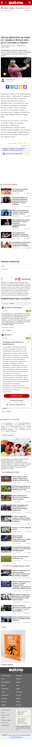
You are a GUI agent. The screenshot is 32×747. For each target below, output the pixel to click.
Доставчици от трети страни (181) (13, 367)
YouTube (11, 150)
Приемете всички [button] (17, 396)
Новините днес (6, 675)
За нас (3, 712)
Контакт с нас (5, 722)
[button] (16, 405)
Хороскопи (19, 692)
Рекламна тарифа (6, 720)
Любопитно (4, 695)
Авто (17, 685)
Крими (18, 688)
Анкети (18, 701)
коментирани (18, 566)
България (19, 675)
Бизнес (18, 682)
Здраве (18, 698)
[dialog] (16, 373)
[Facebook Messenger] (16, 87)
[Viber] (25, 87)
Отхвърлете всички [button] (16, 400)
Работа (3, 717)
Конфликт (4, 698)
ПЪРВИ (12, 303)
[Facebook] (7, 87)
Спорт (6, 8)
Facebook (22, 148)
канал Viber (18, 150)
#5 (12, 327)
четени (9, 566)
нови (27, 566)
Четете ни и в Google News (14, 153)
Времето (4, 701)
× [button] (28, 341)
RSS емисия (6, 710)
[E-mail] (20, 87)
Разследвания (5, 682)
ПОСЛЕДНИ (5, 303)
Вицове (3, 705)
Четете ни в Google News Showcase (22, 713)
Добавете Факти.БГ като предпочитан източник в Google (22, 721)
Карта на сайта (5, 715)
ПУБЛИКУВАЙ (26, 279)
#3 (10, 327)
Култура (18, 695)
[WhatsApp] (12, 87)
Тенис (12, 8)
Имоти (3, 685)
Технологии (4, 688)
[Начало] (16, 2)
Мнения (18, 679)
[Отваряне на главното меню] (2, 2)
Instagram (5, 150)
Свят (2, 679)
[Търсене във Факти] (29, 2)
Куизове (18, 705)
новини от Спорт (12, 472)
